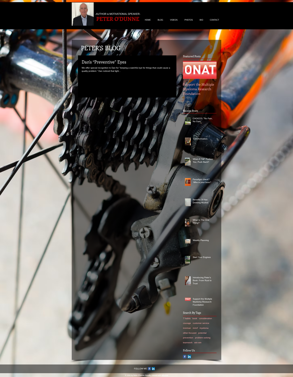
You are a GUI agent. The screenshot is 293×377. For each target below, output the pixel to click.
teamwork (187, 342)
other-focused (189, 333)
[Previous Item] (187, 70)
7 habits (187, 318)
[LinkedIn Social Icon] (189, 356)
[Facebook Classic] (184, 356)
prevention (188, 337)
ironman (187, 328)
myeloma (204, 328)
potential (202, 333)
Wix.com (165, 375)
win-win (197, 342)
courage (187, 323)
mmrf (195, 328)
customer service (201, 323)
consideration (205, 318)
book (194, 318)
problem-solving (202, 337)
